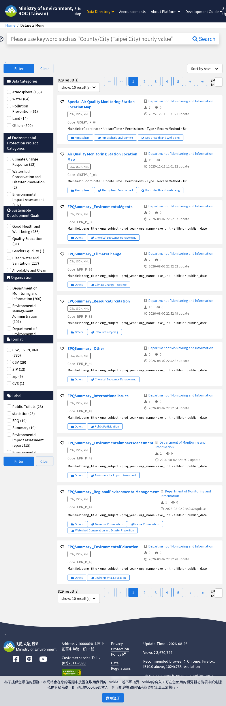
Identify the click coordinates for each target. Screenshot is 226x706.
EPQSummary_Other (86, 348)
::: (73, 8)
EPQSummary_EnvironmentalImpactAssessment (111, 442)
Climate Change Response (110, 284)
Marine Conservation (146, 524)
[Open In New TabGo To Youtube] (43, 659)
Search (206, 38)
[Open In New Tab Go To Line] (29, 659)
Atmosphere (82, 137)
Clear (44, 68)
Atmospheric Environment (117, 137)
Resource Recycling (106, 332)
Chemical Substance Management (115, 237)
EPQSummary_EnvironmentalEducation (103, 546)
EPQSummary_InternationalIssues (98, 395)
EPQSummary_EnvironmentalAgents (100, 206)
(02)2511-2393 (74, 662)
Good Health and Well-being (162, 137)
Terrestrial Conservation (109, 524)
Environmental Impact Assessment (115, 475)
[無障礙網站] (71, 673)
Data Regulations (121, 665)
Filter (18, 68)
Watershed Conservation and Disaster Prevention (104, 530)
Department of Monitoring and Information (180, 101)
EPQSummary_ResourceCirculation (99, 301)
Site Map (77, 11)
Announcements (132, 11)
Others (79, 237)
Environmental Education (110, 577)
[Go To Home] (39, 11)
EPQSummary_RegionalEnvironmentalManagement (113, 491)
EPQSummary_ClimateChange (94, 253)
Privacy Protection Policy (120, 649)
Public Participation (107, 426)
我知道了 (113, 697)
